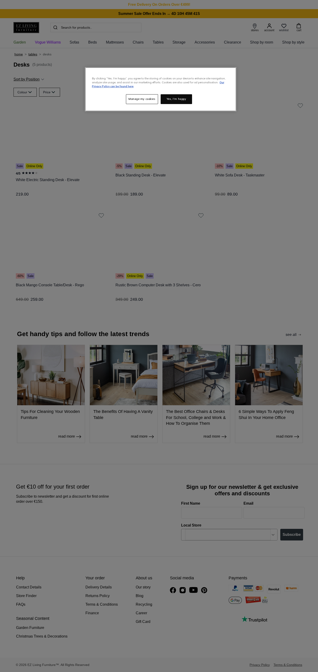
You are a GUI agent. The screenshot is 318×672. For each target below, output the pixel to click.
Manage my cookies (142, 99)
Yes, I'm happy (176, 99)
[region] (160, 89)
